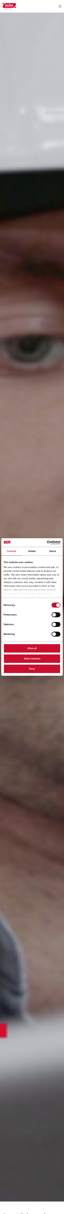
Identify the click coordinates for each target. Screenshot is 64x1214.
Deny (32, 668)
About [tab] (52, 551)
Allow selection (32, 658)
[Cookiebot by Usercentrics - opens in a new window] (46, 543)
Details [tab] (32, 551)
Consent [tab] (11, 551)
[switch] (56, 614)
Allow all (32, 648)
